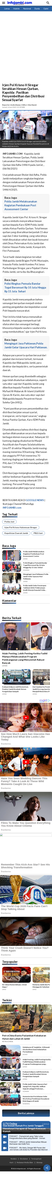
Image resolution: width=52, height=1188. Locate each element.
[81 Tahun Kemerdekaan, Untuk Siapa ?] (16, 975)
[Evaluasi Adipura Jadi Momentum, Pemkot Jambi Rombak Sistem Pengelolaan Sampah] (16, 677)
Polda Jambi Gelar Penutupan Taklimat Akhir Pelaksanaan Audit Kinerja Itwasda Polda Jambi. (34, 587)
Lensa (7, 8)
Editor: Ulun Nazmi (29, 105)
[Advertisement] (26, 56)
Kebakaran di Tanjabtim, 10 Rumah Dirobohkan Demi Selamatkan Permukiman (36, 1049)
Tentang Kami (36, 1159)
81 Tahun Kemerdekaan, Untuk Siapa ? (14, 986)
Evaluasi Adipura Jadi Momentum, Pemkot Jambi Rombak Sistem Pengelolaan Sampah (15, 689)
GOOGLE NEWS (35, 500)
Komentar (9, 600)
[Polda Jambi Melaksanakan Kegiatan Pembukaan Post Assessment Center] (11, 555)
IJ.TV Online (10, 1123)
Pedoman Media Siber (25, 1162)
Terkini (7, 1000)
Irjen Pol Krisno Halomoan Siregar (20, 527)
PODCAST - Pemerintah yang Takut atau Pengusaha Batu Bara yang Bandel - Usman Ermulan (27, 1138)
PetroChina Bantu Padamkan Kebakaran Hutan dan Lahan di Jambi (24, 1037)
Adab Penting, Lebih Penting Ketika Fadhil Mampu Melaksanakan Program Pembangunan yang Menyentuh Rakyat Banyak (24, 658)
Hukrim (16, 8)
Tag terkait (10, 514)
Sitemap (39, 1162)
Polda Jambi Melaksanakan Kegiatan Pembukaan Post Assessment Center (20, 205)
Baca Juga (9, 545)
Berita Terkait (11, 618)
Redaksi (14, 1159)
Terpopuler (10, 961)
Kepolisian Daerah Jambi (16, 533)
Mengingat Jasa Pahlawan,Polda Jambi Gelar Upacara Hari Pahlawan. (35, 576)
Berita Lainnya (26, 1113)
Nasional (27, 8)
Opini (45, 8)
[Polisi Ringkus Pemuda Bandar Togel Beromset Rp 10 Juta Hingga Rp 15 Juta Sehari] (11, 567)
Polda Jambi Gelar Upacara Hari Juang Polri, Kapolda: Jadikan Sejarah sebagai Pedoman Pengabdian (35, 1086)
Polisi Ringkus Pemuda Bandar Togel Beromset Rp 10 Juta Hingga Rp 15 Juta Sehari (25, 287)
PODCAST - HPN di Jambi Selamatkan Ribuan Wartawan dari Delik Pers (28, 1143)
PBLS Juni (38, 533)
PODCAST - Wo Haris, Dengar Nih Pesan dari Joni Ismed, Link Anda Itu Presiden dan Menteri (28, 1149)
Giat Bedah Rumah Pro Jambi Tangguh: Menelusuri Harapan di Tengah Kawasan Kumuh (24, 1128)
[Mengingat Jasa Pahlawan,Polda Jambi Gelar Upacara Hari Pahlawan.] (11, 578)
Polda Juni (9, 521)
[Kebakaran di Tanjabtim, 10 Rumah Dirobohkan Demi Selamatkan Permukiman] (10, 1051)
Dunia (37, 8)
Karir (12, 1162)
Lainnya (45, 1124)
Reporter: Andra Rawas (11, 105)
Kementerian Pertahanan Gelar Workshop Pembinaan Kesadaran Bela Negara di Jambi (36, 1098)
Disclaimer (24, 1159)
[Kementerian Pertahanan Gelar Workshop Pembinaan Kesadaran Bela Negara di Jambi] (10, 1100)
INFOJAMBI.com (12, 507)
